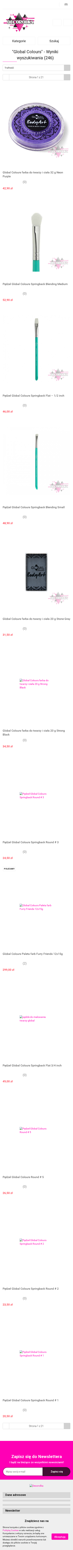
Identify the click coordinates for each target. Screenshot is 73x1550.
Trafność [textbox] (9, 67)
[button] (36, 1495)
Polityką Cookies (11, 1530)
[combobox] (36, 68)
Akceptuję (60, 1536)
